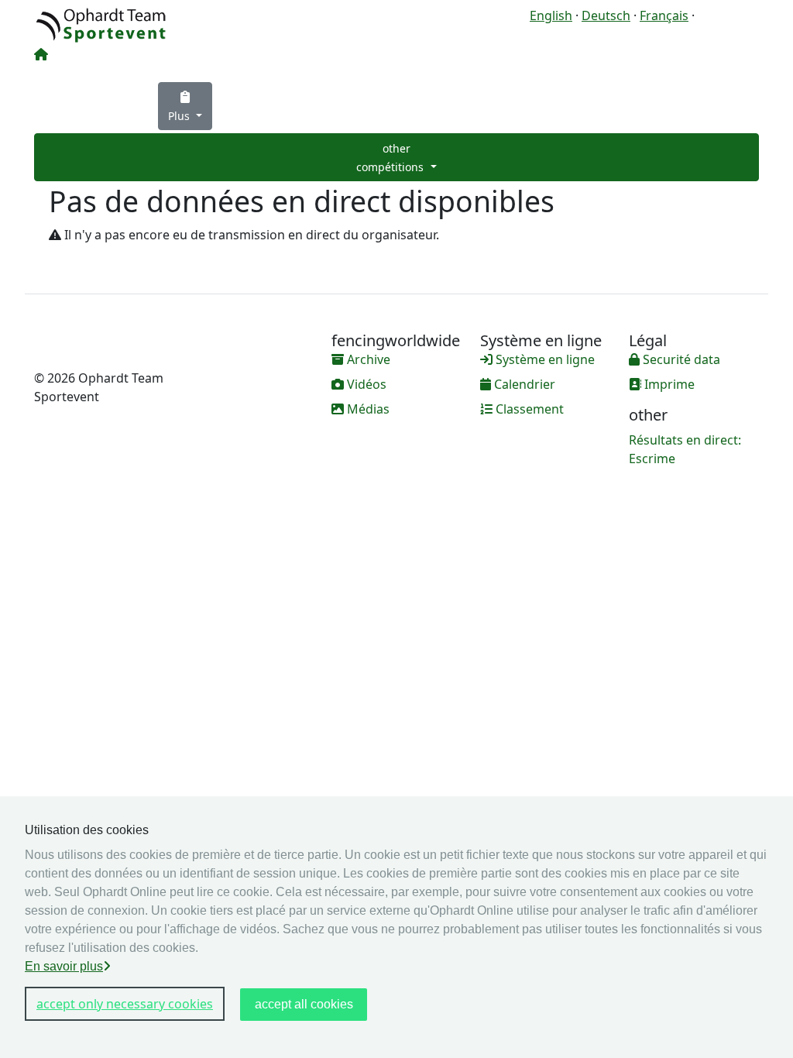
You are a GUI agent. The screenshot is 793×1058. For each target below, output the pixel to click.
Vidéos (365, 384)
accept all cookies (304, 1004)
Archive (367, 359)
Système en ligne (544, 359)
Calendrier (523, 384)
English (551, 15)
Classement (528, 408)
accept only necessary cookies (124, 1003)
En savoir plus (64, 966)
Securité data (680, 359)
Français (664, 15)
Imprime (668, 384)
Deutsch (606, 15)
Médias (367, 408)
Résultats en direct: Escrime (685, 449)
